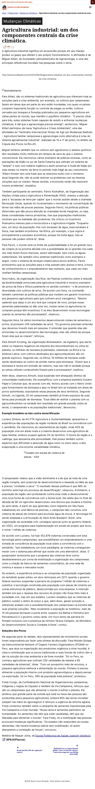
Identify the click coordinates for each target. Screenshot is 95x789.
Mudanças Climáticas (28, 13)
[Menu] (90, 7)
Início (4, 13)
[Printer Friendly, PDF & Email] (47, 47)
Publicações (13, 13)
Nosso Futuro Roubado (18, 7)
